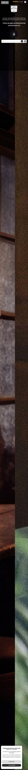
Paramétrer (11, 761)
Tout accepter (11, 765)
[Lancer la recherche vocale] (14, 34)
